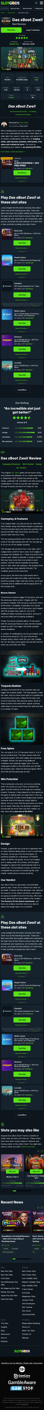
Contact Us (26, 1334)
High (36, 80)
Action (11, 97)
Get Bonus (22, 173)
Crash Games (27, 1289)
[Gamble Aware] (22, 1382)
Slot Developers (28, 1303)
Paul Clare (24, 122)
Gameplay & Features (11, 464)
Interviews (15, 1248)
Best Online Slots (29, 1271)
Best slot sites (15, 8)
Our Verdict (21, 468)
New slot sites (27, 8)
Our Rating (32, 111)
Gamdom (18, 283)
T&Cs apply (21, 181)
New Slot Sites (7, 1275)
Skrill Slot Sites (7, 1299)
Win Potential (28, 464)
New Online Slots (29, 1275)
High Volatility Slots (29, 1285)
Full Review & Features (23, 114)
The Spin (4, 1323)
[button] (38, 1151)
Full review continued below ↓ (13, 152)
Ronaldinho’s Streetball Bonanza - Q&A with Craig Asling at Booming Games (15, 1238)
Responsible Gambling (31, 1323)
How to (4, 1338)
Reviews (4, 1341)
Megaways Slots (28, 1296)
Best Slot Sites (6, 1271)
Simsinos (18, 337)
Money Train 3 (12, 1177)
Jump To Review (33, 30)
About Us (26, 1327)
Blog (2, 1331)
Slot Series (26, 1311)
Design (39, 464)
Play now (12, 1171)
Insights (6, 1248)
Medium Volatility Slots (31, 1282)
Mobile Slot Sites (7, 1292)
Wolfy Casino (19, 311)
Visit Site (22, 243)
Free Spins (5, 1278)
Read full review (21, 178)
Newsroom (5, 1334)
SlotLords (17, 158)
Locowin (17, 363)
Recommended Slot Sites (18, 111)
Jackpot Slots (27, 1300)
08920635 (24, 1404)
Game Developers (8, 1252)
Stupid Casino (20, 257)
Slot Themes (27, 1307)
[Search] (36, 3)
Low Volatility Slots (29, 1278)
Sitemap (25, 1338)
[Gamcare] (22, 1376)
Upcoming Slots (28, 1314)
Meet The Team (28, 1331)
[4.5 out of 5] (22, 38)
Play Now (11, 30)
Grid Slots (26, 1293)
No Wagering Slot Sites (10, 1288)
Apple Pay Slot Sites (9, 1295)
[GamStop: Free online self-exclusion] (22, 1388)
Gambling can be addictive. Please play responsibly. (22, 1363)
